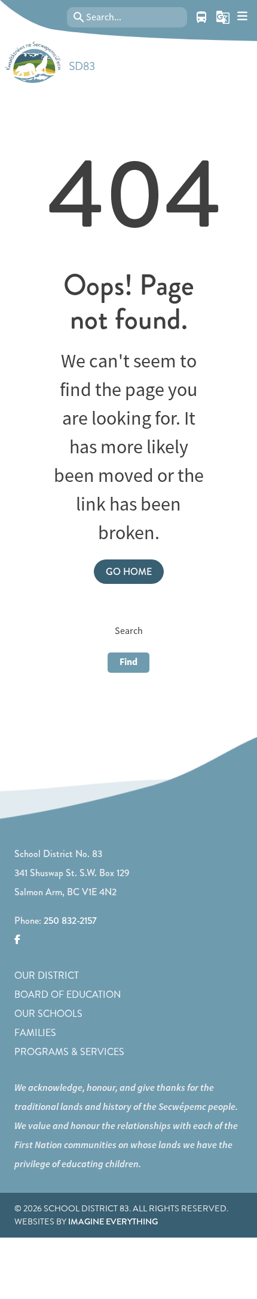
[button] (223, 17)
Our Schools (48, 1013)
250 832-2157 (70, 920)
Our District (46, 975)
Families (35, 1033)
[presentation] (242, 16)
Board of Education (67, 994)
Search (129, 631)
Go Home (129, 572)
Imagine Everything (113, 1221)
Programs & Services (69, 1052)
